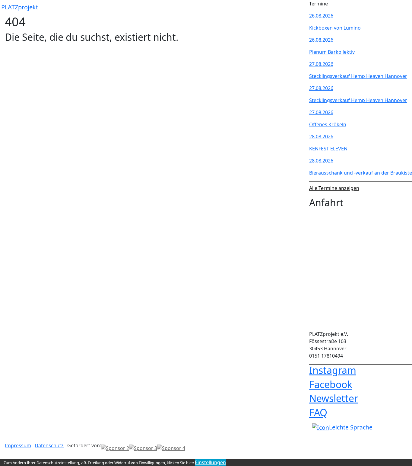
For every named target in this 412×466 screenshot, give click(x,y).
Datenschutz (49, 445)
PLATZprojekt (19, 7)
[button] (299, 7)
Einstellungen (210, 462)
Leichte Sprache (350, 427)
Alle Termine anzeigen (334, 188)
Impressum (18, 445)
